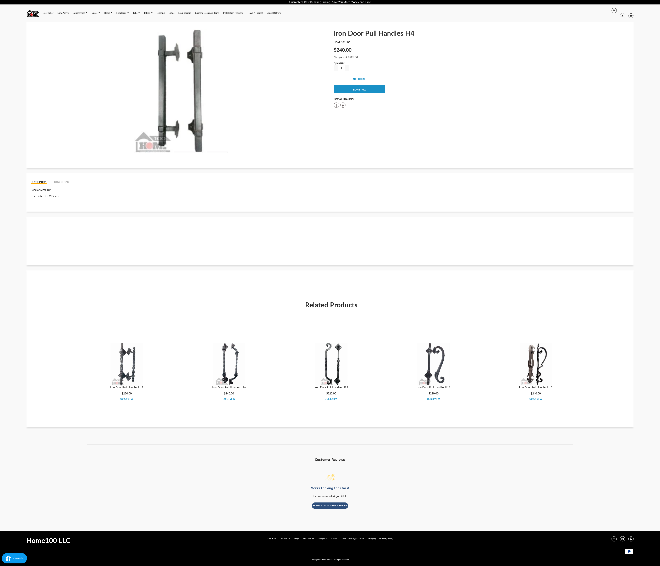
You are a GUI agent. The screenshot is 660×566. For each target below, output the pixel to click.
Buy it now (359, 89)
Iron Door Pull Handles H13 (535, 387)
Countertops (79, 13)
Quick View (126, 399)
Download (61, 181)
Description (39, 181)
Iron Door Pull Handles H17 (126, 387)
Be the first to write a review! (330, 505)
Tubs (135, 13)
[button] (359, 79)
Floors (107, 13)
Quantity (339, 63)
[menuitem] (48, 12)
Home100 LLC (342, 42)
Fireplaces (121, 13)
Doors (94, 13)
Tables (147, 13)
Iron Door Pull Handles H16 (229, 387)
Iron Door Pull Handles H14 (433, 387)
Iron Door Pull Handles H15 (331, 387)
